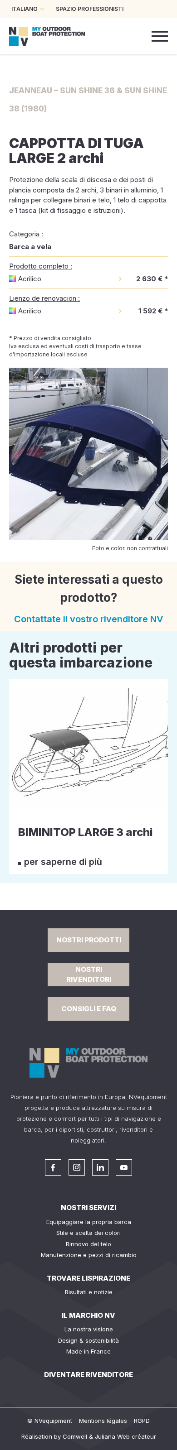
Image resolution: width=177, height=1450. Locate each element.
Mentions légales (103, 1420)
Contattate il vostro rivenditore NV (88, 619)
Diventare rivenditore (88, 1374)
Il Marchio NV (88, 1315)
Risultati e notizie (89, 1292)
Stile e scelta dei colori (88, 1232)
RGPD (142, 1420)
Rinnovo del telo (88, 1244)
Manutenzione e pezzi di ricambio (89, 1254)
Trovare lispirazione (88, 1278)
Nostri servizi (88, 1207)
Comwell (75, 1436)
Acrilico (29, 278)
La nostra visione (88, 1329)
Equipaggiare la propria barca (88, 1221)
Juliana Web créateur (125, 1436)
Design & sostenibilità (88, 1340)
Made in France (88, 1351)
